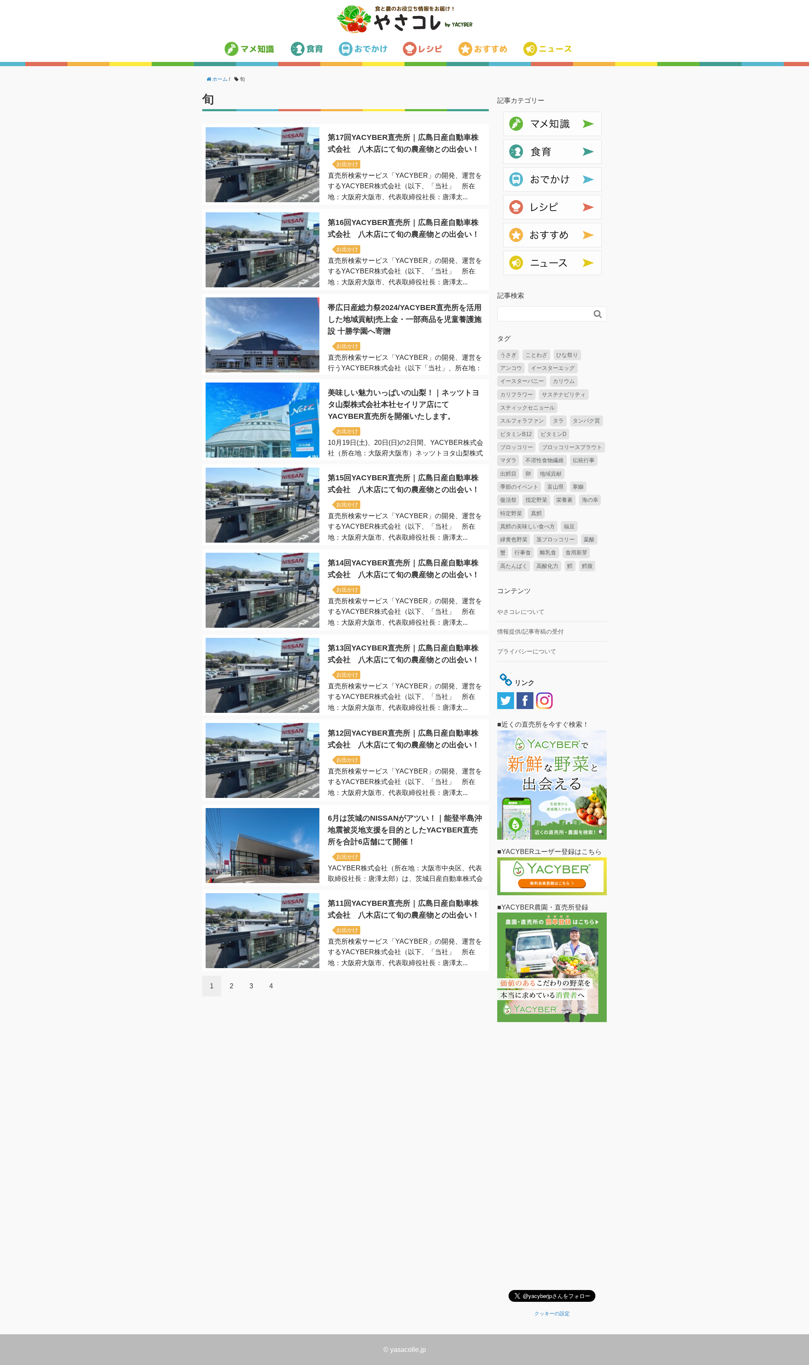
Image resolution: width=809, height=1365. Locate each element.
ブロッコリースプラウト (572, 447)
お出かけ (347, 164)
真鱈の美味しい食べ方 (527, 526)
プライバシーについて (526, 651)
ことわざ (536, 355)
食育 (509, 144)
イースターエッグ (553, 368)
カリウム (564, 381)
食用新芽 (576, 552)
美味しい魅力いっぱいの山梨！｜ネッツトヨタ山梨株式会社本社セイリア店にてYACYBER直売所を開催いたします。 (404, 404)
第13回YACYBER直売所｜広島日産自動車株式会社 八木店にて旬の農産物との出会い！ (404, 654)
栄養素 (564, 500)
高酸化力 (547, 566)
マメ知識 (515, 116)
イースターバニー (522, 381)
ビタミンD (553, 434)
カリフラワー (516, 394)
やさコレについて (520, 611)
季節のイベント (519, 487)
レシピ (512, 199)
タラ (558, 421)
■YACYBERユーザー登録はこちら (549, 851)
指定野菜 (536, 500)
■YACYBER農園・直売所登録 (542, 907)
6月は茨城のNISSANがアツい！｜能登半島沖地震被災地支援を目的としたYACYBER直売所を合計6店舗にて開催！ (405, 830)
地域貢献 (551, 474)
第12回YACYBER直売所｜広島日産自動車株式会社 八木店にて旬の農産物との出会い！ (404, 739)
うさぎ (508, 355)
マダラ (508, 460)
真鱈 (536, 513)
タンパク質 (586, 421)
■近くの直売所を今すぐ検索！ (543, 724)
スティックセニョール (527, 407)
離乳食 (548, 552)
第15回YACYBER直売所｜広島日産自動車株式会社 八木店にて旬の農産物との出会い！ (404, 484)
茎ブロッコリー (555, 539)
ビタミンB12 (516, 434)
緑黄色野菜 (514, 539)
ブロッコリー (516, 447)
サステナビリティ (564, 394)
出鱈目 (508, 474)
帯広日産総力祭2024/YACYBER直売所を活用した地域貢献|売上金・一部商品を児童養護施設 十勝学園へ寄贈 (405, 319)
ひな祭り (567, 355)
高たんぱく (514, 566)
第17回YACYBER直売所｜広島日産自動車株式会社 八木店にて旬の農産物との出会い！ (404, 143)
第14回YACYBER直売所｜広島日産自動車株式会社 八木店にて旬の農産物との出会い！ (404, 569)
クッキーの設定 (552, 1314)
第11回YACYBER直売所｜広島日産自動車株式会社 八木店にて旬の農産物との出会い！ (404, 909)
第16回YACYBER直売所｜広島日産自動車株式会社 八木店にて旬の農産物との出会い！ (404, 228)
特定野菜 (511, 513)
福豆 (569, 526)
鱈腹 (587, 566)
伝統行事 (584, 460)
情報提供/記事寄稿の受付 (530, 631)
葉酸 (589, 539)
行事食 (522, 552)
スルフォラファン (522, 421)
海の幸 (590, 500)
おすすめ (515, 227)
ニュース (515, 255)
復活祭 (508, 500)
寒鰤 (578, 487)
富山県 (555, 487)
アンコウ (511, 368)
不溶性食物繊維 (544, 460)
